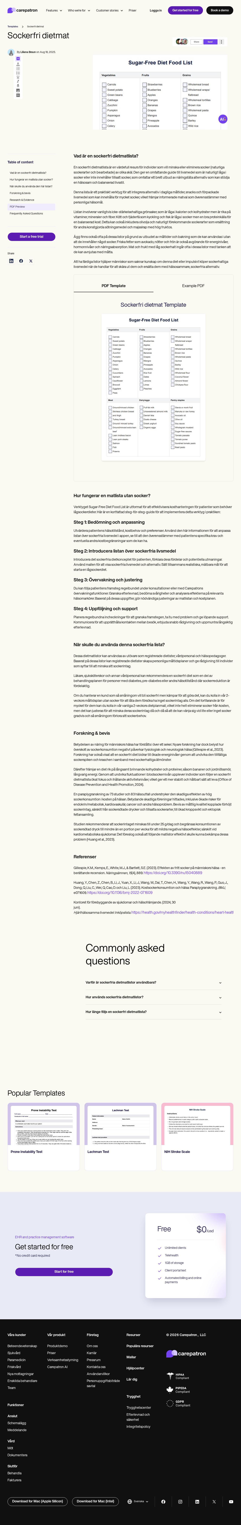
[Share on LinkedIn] (11, 261)
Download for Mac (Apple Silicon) (37, 1501)
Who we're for (77, 10)
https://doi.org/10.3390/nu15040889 (173, 873)
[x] (214, 1501)
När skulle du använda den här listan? (31, 186)
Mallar (131, 1357)
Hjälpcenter (135, 1368)
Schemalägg (17, 1423)
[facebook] (163, 1501)
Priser (133, 10)
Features (52, 10)
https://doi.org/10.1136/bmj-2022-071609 (120, 893)
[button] (138, 1501)
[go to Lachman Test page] (44, 1124)
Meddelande (17, 1430)
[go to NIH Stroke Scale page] (120, 1124)
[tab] (114, 286)
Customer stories (107, 10)
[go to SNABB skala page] (197, 1124)
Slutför (13, 1466)
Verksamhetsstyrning (62, 1360)
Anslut (12, 1416)
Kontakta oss (96, 1367)
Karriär (92, 1353)
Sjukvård (14, 1353)
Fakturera (14, 1480)
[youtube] (231, 1501)
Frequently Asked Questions (26, 213)
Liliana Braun (28, 52)
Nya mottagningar (21, 1374)
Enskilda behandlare (22, 1381)
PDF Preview (17, 207)
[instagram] (180, 1501)
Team (12, 1388)
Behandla (14, 1473)
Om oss (92, 1346)
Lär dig (132, 1379)
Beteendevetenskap (22, 1346)
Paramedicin (17, 1360)
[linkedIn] (197, 1501)
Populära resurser (140, 1346)
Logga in (156, 10)
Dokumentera (17, 1455)
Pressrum (94, 1360)
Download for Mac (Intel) (95, 1501)
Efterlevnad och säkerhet (138, 1417)
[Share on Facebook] (21, 261)
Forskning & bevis (20, 193)
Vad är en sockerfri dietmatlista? (28, 173)
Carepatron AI (57, 1367)
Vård (11, 1441)
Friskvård (14, 1367)
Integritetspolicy (138, 1427)
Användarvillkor (98, 1374)
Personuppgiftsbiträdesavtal (103, 1384)
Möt (10, 1448)
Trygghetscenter (139, 1408)
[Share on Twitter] (31, 261)
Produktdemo (57, 1346)
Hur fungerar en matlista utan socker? (31, 179)
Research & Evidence (22, 200)
